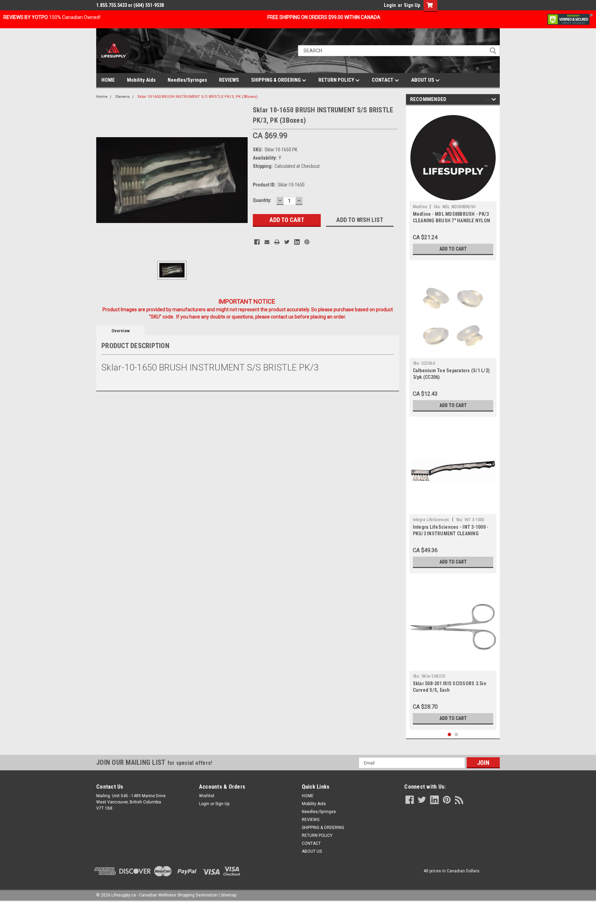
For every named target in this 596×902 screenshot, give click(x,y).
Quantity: (262, 200)
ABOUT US (423, 80)
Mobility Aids (141, 80)
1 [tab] (449, 735)
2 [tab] (456, 735)
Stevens (122, 96)
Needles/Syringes (187, 80)
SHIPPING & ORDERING (276, 80)
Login (390, 5)
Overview (120, 330)
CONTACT (383, 80)
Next (493, 100)
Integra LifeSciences (431, 519)
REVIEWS (229, 80)
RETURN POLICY (336, 80)
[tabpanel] (453, 184)
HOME (108, 80)
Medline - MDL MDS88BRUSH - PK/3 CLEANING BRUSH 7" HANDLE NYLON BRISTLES (451, 220)
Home (102, 96)
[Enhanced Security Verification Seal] (570, 19)
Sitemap (228, 895)
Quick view (452, 509)
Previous (487, 100)
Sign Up (412, 5)
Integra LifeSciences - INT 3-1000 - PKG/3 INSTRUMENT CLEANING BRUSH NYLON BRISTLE (451, 533)
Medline (420, 206)
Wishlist (207, 795)
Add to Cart (453, 249)
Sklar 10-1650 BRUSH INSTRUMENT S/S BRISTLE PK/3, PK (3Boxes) (197, 96)
